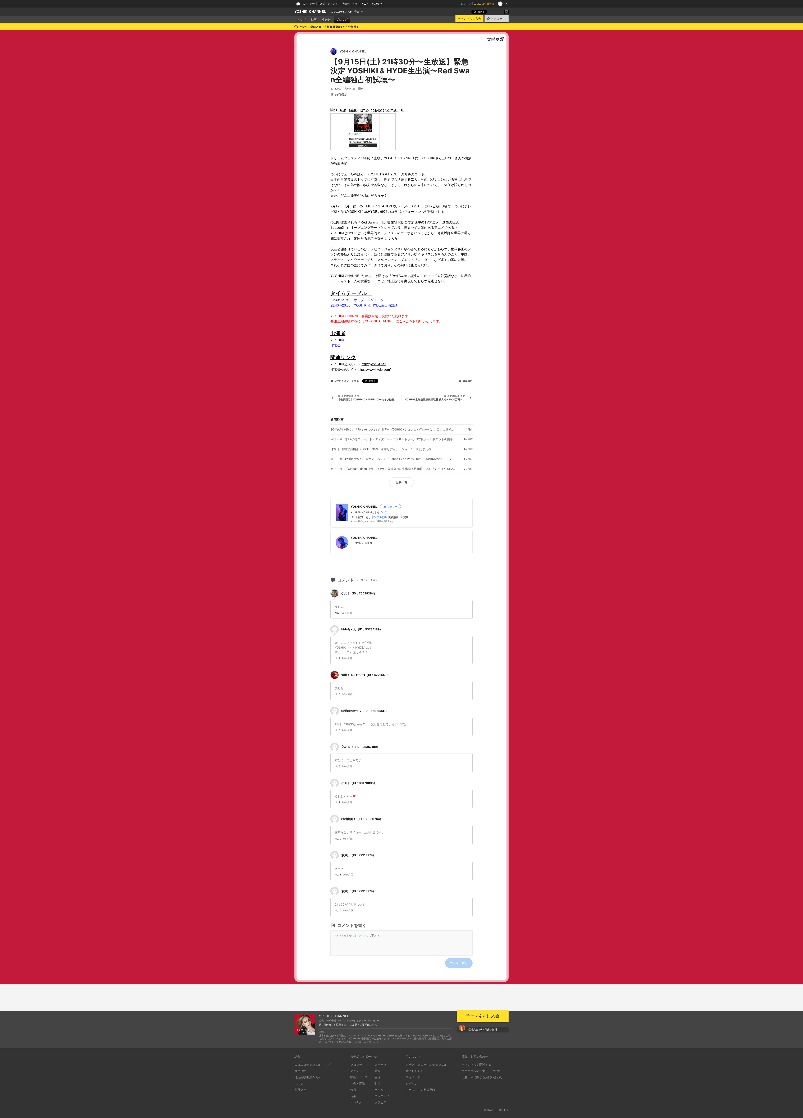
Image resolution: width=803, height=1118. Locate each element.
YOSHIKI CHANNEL (310, 11)
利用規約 (300, 1071)
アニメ (354, 1071)
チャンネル (333, 3)
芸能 (377, 1071)
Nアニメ (364, 3)
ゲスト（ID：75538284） (359, 593)
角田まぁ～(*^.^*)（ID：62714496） (366, 675)
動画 (305, 3)
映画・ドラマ (359, 1077)
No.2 (337, 658)
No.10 (338, 838)
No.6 (337, 766)
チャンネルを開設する (476, 1064)
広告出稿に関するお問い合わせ (482, 1077)
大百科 (346, 3)
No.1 (337, 613)
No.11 (338, 874)
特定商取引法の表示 (307, 1077)
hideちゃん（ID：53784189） (361, 629)
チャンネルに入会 (469, 18)
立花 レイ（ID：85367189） (360, 747)
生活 (377, 1077)
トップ (301, 19)
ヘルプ (298, 1083)
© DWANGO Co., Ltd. (496, 1110)
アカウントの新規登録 (420, 1089)
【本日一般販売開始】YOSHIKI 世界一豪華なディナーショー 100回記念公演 (380, 449)
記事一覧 (401, 482)
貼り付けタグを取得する (332, 1024)
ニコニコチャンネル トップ (312, 1064)
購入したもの (414, 1071)
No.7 (337, 802)
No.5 (337, 730)
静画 (312, 3)
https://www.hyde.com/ (374, 369)
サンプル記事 (379, 517)
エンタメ (356, 1102)
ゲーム (379, 1089)
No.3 (337, 694)
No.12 (338, 910)
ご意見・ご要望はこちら (363, 1024)
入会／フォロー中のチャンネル (426, 1064)
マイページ (413, 1077)
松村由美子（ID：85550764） (362, 819)
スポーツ (380, 1064)
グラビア (380, 1102)
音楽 (356, 11)
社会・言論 (357, 1083)
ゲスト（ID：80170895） (359, 783)
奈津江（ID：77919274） (358, 855)
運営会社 (300, 1089)
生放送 (321, 3)
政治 (377, 1083)
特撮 (353, 1089)
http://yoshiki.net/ (374, 364)
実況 (354, 3)
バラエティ (382, 1096)
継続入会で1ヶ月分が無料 (482, 1029)
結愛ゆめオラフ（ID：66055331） (364, 711)
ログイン (466, 3)
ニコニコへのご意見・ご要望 (481, 1071)
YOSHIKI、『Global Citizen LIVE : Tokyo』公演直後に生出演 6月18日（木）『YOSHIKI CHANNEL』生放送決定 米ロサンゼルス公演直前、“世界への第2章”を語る (393, 468)
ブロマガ (342, 19)
